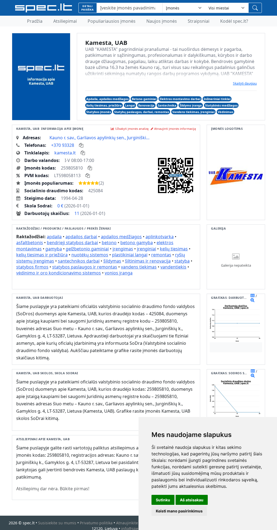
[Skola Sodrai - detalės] (253, 375)
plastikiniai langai (129, 255)
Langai (130, 105)
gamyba (53, 249)
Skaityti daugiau (245, 83)
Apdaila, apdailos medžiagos (107, 99)
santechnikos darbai (79, 261)
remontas (161, 255)
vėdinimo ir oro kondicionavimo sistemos (58, 273)
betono (109, 243)
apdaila (54, 237)
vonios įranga (119, 273)
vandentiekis (173, 267)
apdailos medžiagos (121, 237)
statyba (182, 261)
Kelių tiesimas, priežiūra (104, 105)
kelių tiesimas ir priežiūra (42, 255)
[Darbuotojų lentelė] (252, 296)
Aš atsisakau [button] (191, 500)
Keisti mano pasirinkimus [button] (179, 511)
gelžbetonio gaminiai (87, 249)
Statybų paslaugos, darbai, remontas (141, 112)
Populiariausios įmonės (112, 21)
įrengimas (123, 249)
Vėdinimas (225, 112)
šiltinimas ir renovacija (148, 261)
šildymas (112, 261)
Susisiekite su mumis (57, 522)
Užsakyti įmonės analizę (132, 128)
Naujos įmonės (161, 21)
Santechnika (167, 105)
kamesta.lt (65, 153)
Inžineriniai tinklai (217, 99)
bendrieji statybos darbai (72, 243)
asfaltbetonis (29, 243)
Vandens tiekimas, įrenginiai (193, 112)
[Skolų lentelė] (253, 371)
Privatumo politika (96, 522)
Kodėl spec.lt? (234, 21)
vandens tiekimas (139, 267)
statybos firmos (32, 267)
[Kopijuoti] (81, 145)
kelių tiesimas (174, 249)
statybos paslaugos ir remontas (84, 267)
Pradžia (34, 21)
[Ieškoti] (255, 8)
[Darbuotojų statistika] (252, 300)
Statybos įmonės (98, 112)
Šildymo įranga (191, 105)
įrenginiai (146, 249)
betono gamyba (136, 243)
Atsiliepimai (65, 21)
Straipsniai (198, 21)
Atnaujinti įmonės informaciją (175, 128)
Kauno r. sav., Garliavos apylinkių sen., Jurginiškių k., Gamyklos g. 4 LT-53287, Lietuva (100, 138)
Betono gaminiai (144, 99)
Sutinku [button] (163, 500)
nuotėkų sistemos (89, 255)
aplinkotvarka (160, 237)
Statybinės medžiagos (221, 105)
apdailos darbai (81, 237)
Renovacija (146, 105)
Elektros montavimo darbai (180, 99)
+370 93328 (62, 145)
